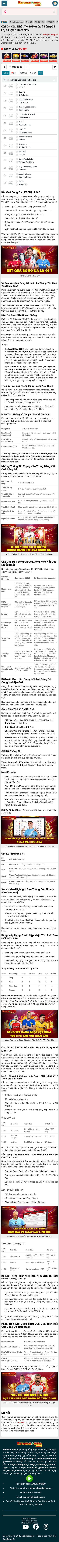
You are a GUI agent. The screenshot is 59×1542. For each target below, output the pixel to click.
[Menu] (4, 3)
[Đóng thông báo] (54, 11)
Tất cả (5, 73)
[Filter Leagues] (54, 67)
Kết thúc (23, 73)
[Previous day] (4, 67)
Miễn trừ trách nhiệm (29, 1523)
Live (15, 73)
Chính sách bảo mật (29, 1519)
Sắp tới (33, 73)
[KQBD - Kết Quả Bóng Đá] (29, 3)
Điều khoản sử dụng (29, 1521)
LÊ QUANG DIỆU (38, 1484)
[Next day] (27, 67)
